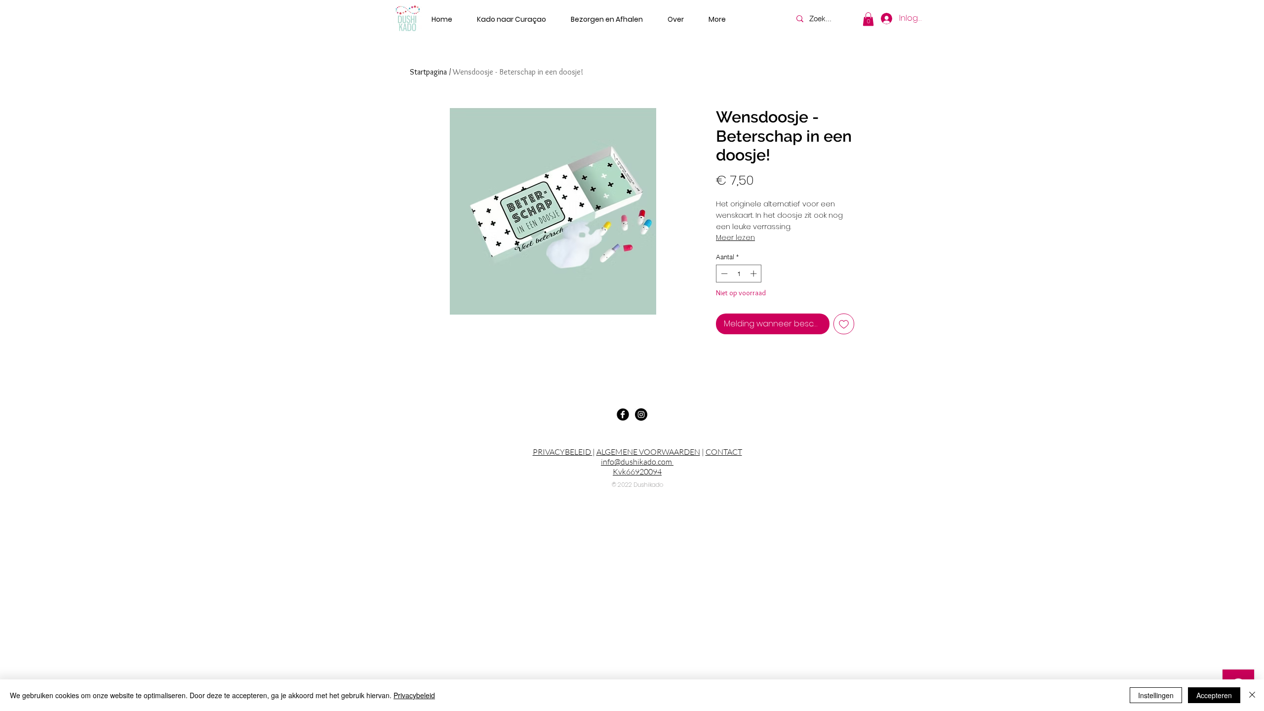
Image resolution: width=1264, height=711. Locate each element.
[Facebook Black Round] (623, 414)
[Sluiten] (1252, 695)
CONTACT (724, 452)
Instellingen (1156, 695)
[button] (868, 19)
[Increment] (754, 273)
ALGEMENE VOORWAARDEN (648, 452)
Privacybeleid (414, 695)
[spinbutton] (739, 273)
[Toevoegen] (843, 324)
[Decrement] (723, 273)
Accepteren (1214, 695)
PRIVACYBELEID (562, 452)
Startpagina (428, 72)
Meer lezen (735, 237)
